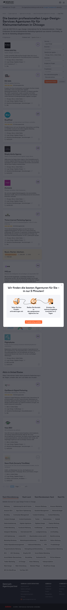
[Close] (62, 285)
